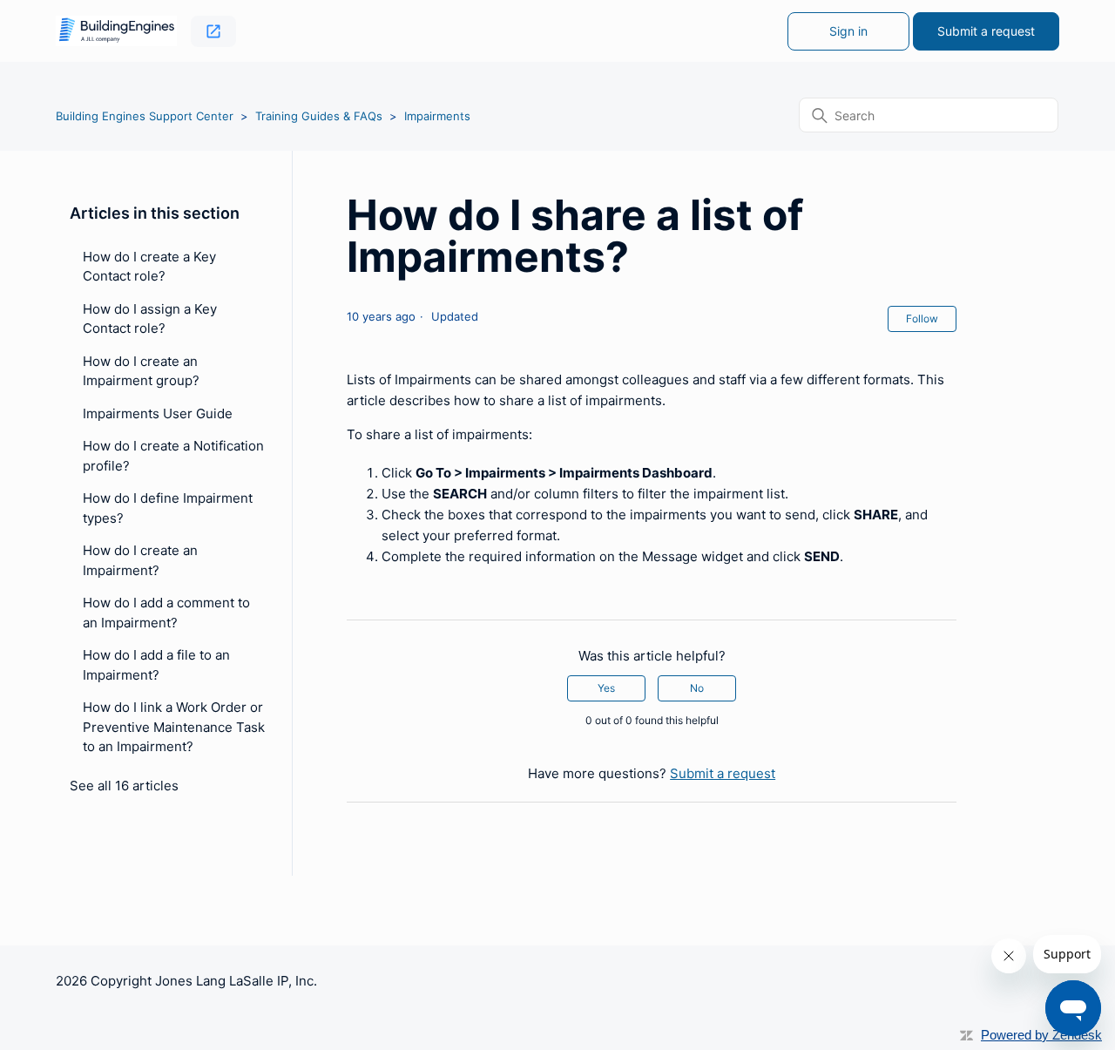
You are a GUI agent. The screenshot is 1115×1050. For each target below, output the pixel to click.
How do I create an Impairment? (140, 560)
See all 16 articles (124, 785)
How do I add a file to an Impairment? (156, 665)
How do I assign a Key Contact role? (150, 319)
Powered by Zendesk (1041, 1034)
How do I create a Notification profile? (173, 455)
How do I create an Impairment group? (141, 371)
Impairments (437, 116)
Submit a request (986, 31)
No (697, 687)
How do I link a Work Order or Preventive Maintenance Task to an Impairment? (174, 727)
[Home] (116, 31)
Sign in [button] (848, 31)
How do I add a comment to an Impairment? (166, 612)
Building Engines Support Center (144, 116)
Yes (606, 687)
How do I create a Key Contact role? (149, 266)
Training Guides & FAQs (318, 116)
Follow (922, 318)
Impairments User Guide (158, 413)
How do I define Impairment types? (168, 508)
